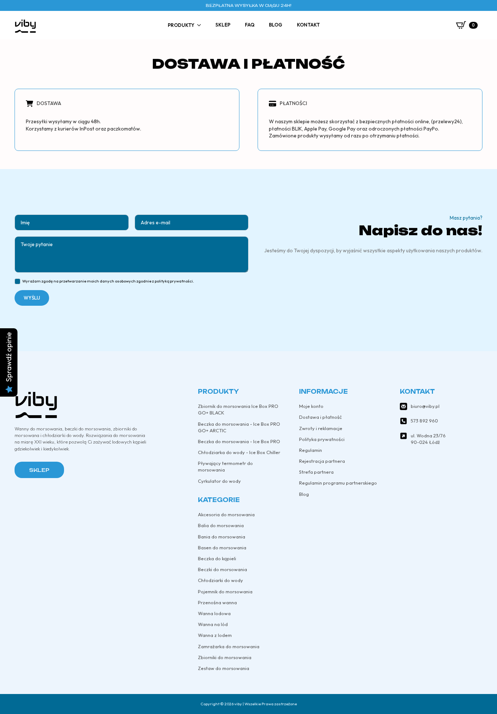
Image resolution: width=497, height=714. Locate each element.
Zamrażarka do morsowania (228, 646)
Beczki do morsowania (222, 569)
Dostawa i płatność (320, 417)
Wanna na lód (213, 624)
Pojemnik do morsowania (225, 591)
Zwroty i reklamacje (320, 428)
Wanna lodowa (214, 613)
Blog (275, 25)
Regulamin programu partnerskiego (338, 483)
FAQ (249, 25)
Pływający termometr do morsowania (225, 466)
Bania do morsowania (221, 536)
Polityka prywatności (322, 439)
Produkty (181, 25)
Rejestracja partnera (322, 461)
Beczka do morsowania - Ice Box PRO (239, 441)
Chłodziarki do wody (220, 580)
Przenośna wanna (217, 602)
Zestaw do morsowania (223, 668)
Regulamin (310, 450)
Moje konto (311, 406)
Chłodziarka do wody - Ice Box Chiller (239, 452)
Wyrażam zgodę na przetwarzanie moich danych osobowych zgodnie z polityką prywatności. (108, 281)
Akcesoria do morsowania (226, 514)
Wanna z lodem (215, 635)
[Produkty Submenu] (201, 25)
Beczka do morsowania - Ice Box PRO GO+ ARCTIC (239, 427)
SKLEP (39, 470)
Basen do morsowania (222, 547)
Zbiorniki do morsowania (224, 657)
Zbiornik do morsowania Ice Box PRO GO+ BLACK (238, 409)
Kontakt (308, 25)
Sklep (222, 25)
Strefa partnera (316, 472)
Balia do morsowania (221, 525)
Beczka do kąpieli (217, 558)
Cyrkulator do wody (219, 481)
